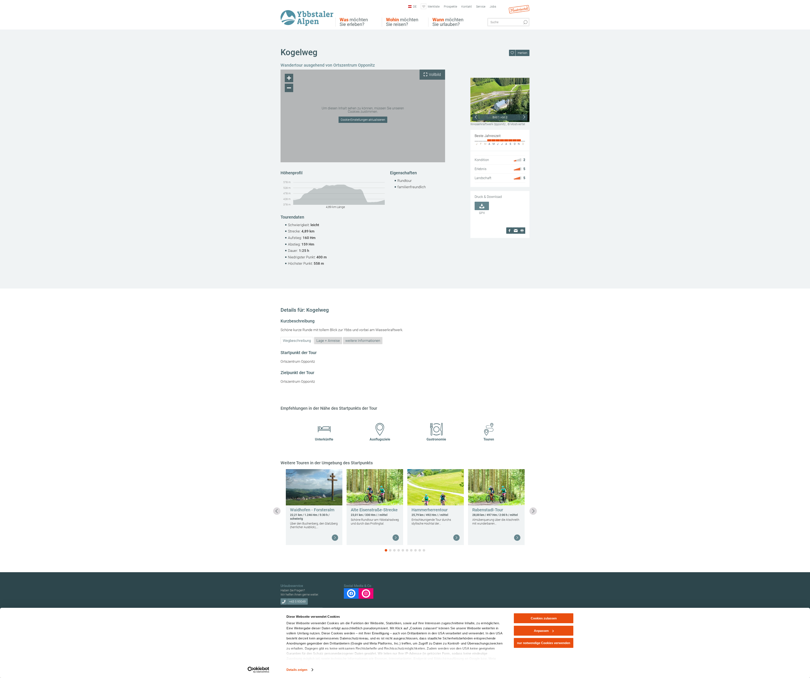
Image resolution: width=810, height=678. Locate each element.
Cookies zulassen (544, 618)
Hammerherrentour (430, 509)
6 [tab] (407, 550)
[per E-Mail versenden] (516, 230)
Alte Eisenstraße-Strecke (374, 509)
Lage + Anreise (328, 340)
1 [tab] (386, 550)
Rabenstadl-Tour (487, 509)
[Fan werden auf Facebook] (351, 593)
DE (415, 6)
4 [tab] (399, 550)
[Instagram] (366, 593)
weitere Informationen (362, 340)
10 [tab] (424, 550)
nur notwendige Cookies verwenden (543, 643)
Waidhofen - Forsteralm (312, 509)
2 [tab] (390, 550)
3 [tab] (394, 550)
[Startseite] (308, 15)
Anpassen (541, 630)
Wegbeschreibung (297, 340)
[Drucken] (522, 230)
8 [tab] (415, 550)
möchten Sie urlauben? (447, 22)
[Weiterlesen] (335, 537)
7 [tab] (411, 550)
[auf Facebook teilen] (509, 230)
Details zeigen (296, 669)
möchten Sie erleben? (354, 22)
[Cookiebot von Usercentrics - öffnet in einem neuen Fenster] (258, 670)
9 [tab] (420, 550)
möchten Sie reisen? (402, 22)
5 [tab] (403, 550)
